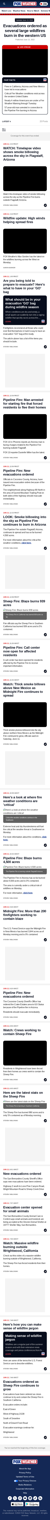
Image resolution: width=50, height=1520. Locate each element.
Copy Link (45, 205)
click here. (26, 543)
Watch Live (6, 11)
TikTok (35, 1498)
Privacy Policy (25, 1473)
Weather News (19, 11)
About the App (25, 1469)
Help (25, 1493)
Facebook (10, 1498)
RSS (40, 1498)
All (4, 129)
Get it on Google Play (32, 1504)
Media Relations (25, 1485)
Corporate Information (25, 1489)
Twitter (15, 1498)
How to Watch (33, 11)
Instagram (20, 1498)
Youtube (25, 1498)
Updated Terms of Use (25, 1477)
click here (28, 893)
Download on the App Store (17, 1504)
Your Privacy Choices (27, 1481)
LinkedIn (30, 1498)
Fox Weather (25, 4)
